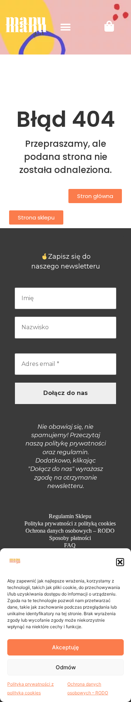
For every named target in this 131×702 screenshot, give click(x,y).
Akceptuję (65, 647)
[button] (120, 562)
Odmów (66, 667)
